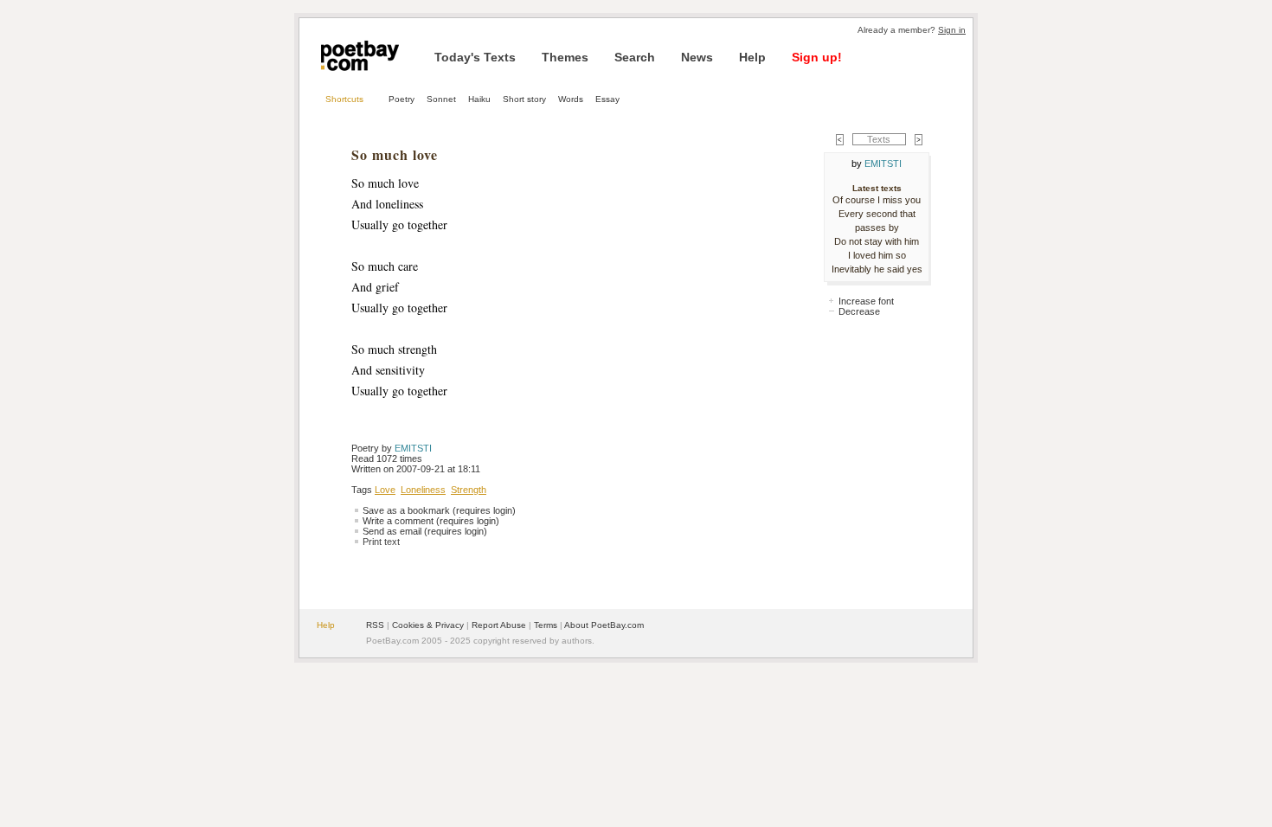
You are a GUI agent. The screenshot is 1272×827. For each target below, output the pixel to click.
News (697, 57)
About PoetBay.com (604, 625)
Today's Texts (475, 57)
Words (570, 99)
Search (634, 57)
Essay (607, 99)
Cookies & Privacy (428, 625)
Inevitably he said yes (877, 269)
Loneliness (423, 489)
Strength (468, 489)
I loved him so (877, 255)
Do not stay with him (876, 241)
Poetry (401, 99)
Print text (381, 541)
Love (385, 489)
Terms (545, 625)
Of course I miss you (876, 200)
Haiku (479, 99)
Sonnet (441, 99)
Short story (524, 99)
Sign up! (817, 57)
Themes (565, 57)
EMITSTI (413, 448)
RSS (375, 625)
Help (752, 57)
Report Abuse (499, 625)
